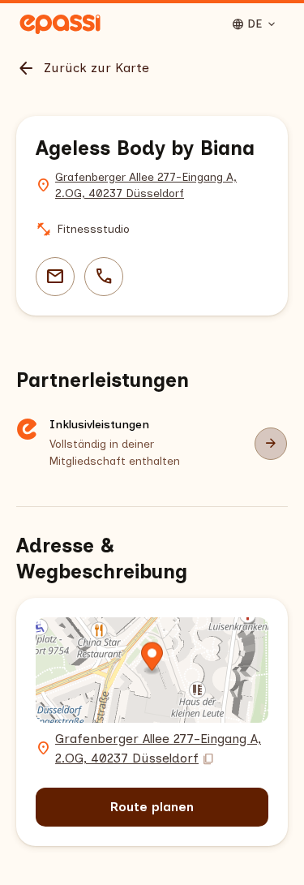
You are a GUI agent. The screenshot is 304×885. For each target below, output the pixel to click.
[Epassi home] (60, 24)
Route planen (152, 806)
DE (254, 24)
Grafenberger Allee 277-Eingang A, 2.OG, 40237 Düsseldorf (146, 185)
